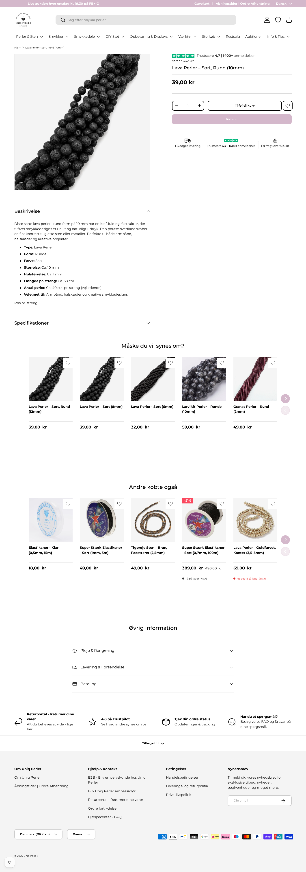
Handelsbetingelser (182, 777)
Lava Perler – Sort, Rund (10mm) (44, 47)
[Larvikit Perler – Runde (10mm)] (204, 379)
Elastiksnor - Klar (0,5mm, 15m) (43, 550)
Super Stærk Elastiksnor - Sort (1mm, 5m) (101, 550)
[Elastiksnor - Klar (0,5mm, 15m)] (51, 520)
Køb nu (231, 119)
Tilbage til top (153, 743)
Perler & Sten (27, 36)
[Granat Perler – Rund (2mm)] (255, 379)
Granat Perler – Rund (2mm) (251, 409)
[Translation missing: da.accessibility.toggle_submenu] (41, 36)
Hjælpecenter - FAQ (105, 817)
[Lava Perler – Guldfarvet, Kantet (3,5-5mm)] (255, 520)
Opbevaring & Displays (149, 36)
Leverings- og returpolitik (187, 786)
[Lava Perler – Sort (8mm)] (102, 379)
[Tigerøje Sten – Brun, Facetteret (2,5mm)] (153, 520)
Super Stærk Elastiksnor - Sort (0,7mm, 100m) (203, 550)
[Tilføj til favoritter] (288, 106)
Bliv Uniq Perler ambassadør (112, 791)
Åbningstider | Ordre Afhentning (243, 3)
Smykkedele (84, 36)
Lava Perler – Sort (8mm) (101, 406)
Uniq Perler (30, 855)
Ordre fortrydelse (102, 808)
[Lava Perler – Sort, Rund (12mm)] (51, 379)
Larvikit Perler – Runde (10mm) (202, 409)
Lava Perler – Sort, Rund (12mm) (49, 409)
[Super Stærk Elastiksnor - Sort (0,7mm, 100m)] (204, 520)
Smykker (56, 36)
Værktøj (184, 36)
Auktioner (253, 36)
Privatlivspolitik (178, 795)
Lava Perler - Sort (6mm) (152, 406)
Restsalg (233, 36)
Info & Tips (275, 36)
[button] (289, 20)
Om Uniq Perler (27, 777)
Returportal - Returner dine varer (115, 799)
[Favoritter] (278, 20)
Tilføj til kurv (245, 105)
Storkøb (208, 36)
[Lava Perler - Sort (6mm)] (153, 379)
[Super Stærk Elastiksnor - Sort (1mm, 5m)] (102, 520)
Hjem (17, 47)
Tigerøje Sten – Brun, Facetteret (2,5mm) (149, 550)
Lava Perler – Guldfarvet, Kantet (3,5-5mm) (254, 550)
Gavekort (201, 3)
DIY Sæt (112, 36)
